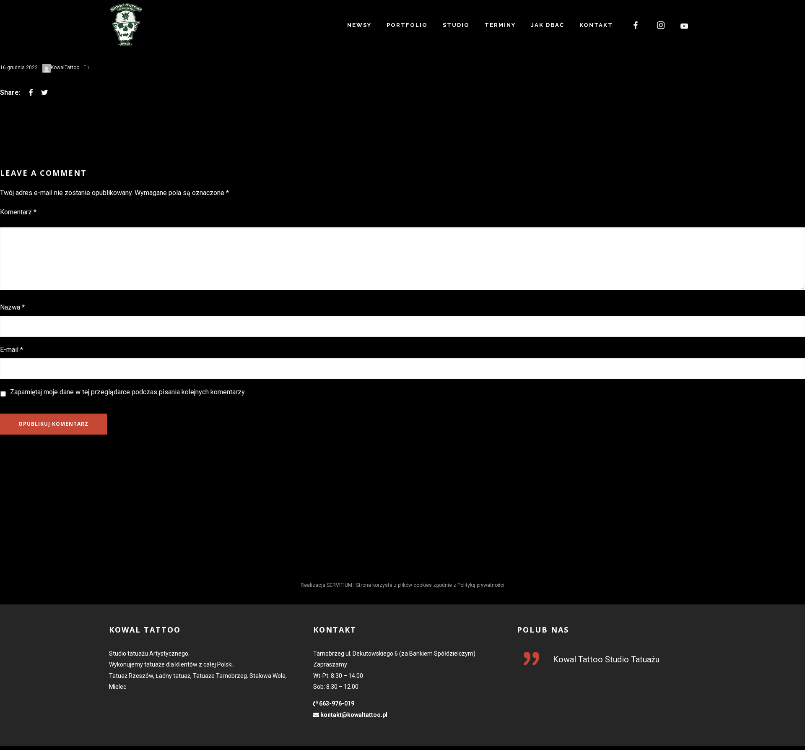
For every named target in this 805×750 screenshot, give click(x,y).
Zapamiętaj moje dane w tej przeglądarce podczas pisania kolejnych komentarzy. (128, 392)
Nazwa (12, 307)
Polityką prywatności (480, 585)
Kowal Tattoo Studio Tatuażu (606, 659)
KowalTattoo (65, 67)
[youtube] (685, 26)
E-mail (11, 350)
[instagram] (661, 25)
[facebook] (636, 25)
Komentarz (18, 212)
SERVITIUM (339, 585)
